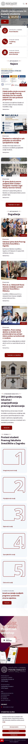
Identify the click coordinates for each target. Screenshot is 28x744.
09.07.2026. (6, 182)
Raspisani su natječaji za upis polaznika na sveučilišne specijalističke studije (13, 143)
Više (5, 24)
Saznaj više (5, 112)
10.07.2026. (6, 139)
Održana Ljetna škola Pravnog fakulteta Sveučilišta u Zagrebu (14, 247)
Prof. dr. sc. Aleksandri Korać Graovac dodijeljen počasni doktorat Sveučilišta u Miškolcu (13, 291)
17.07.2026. (6, 91)
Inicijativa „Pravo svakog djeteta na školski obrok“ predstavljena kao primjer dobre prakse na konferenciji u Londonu (13, 337)
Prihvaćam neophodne (14, 731)
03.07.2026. (6, 330)
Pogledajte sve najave (14, 207)
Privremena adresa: (7, 689)
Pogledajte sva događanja (14, 358)
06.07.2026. (6, 285)
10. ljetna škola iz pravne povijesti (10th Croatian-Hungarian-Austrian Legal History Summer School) (12, 187)
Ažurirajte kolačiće (14, 727)
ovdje (3, 722)
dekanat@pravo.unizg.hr (8, 710)
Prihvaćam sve (14, 734)
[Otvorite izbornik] (26, 4)
